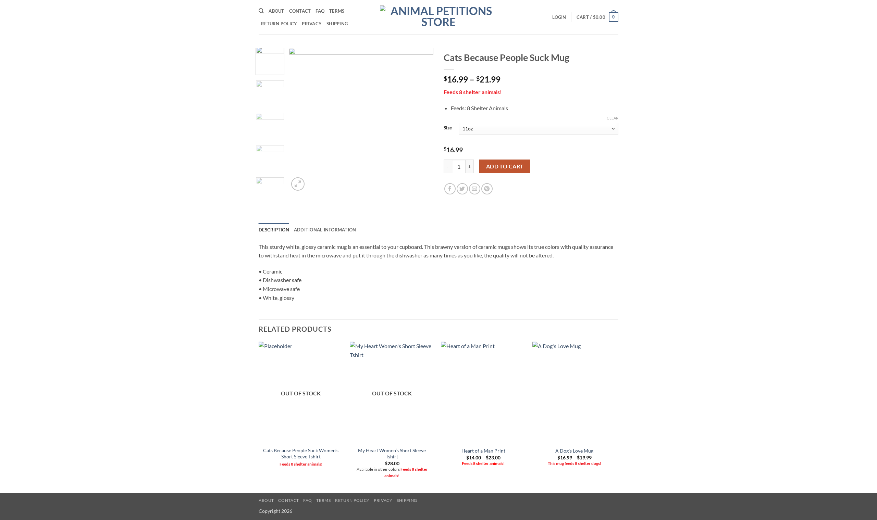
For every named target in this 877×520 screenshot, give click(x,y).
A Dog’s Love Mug (574, 451)
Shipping (337, 23)
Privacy (312, 23)
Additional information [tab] (325, 229)
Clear (612, 118)
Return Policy (279, 23)
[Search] (261, 10)
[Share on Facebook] (450, 188)
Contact (300, 11)
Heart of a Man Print (483, 451)
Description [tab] (274, 229)
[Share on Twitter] (462, 188)
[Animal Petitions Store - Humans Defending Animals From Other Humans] (438, 17)
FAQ (320, 11)
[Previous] (300, 120)
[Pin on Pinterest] (487, 188)
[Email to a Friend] (474, 188)
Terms (336, 11)
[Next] (422, 120)
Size (448, 128)
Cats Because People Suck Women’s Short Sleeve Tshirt (300, 453)
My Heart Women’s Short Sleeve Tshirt (392, 453)
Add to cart (505, 166)
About (276, 11)
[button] (559, 17)
